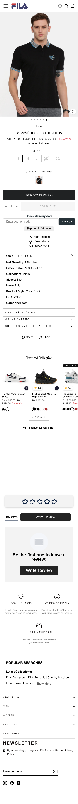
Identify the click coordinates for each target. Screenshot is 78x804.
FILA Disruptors (16, 677)
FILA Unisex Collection (20, 683)
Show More (43, 683)
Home (38, 126)
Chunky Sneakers (59, 677)
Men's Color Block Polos (14, 464)
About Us (11, 697)
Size (38, 151)
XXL (57, 158)
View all (39, 417)
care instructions (21, 312)
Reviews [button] (11, 517)
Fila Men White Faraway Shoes (13, 395)
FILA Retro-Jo (36, 677)
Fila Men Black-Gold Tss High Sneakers (44, 395)
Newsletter (20, 743)
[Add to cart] (26, 388)
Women (9, 715)
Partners (11, 734)
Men (6, 706)
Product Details (19, 256)
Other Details (17, 319)
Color (39, 172)
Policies (10, 725)
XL (46, 158)
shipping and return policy (29, 326)
